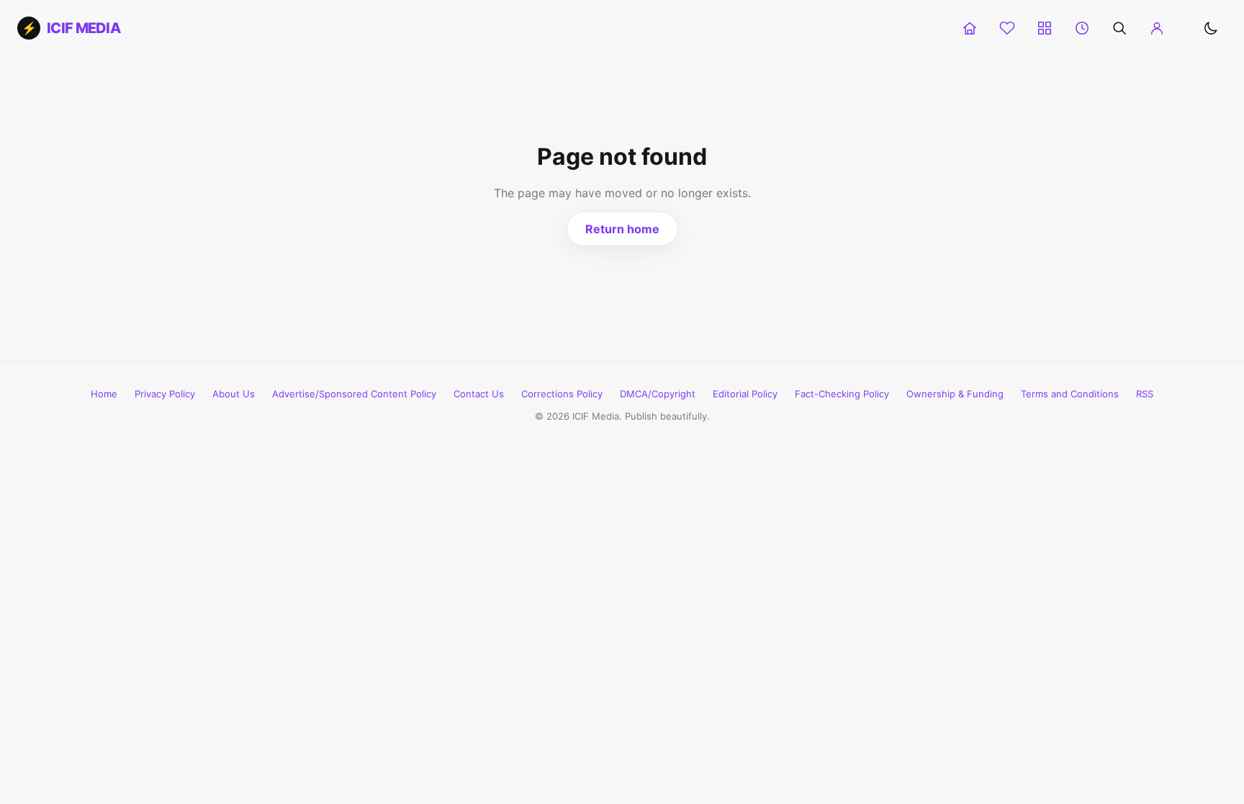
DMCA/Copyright (657, 393)
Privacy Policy (165, 393)
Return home (622, 229)
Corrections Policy (562, 393)
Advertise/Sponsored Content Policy (354, 393)
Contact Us (479, 393)
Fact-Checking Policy (842, 393)
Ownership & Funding (955, 393)
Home (104, 393)
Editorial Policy (745, 393)
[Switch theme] (1211, 28)
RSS (1144, 393)
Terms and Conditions (1070, 393)
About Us (233, 393)
